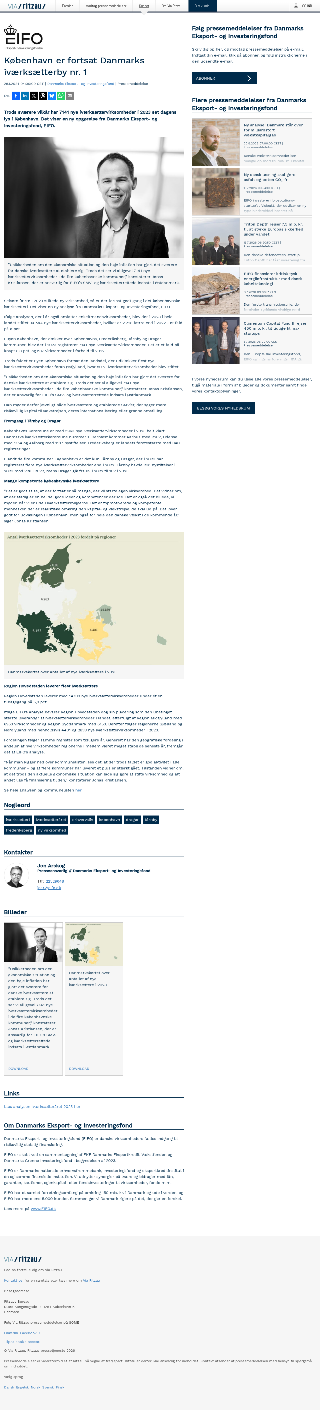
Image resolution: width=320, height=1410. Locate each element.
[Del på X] (34, 96)
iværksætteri (18, 819)
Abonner (205, 78)
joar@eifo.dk (49, 888)
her (78, 790)
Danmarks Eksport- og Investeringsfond (80, 84)
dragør (132, 819)
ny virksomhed (52, 830)
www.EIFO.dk (43, 1208)
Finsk (60, 1387)
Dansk (9, 1387)
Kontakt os (13, 1280)
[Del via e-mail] (70, 96)
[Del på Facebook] (16, 96)
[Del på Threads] (43, 96)
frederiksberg (19, 830)
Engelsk (22, 1387)
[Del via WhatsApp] (61, 96)
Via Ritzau (91, 1280)
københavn (109, 819)
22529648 (55, 881)
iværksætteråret (51, 819)
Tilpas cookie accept (22, 1342)
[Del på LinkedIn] (25, 96)
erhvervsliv (82, 819)
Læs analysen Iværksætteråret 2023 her (42, 1106)
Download (18, 1069)
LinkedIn (11, 1333)
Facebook (28, 1333)
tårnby (151, 819)
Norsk (35, 1387)
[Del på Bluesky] (52, 96)
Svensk (48, 1387)
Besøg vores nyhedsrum (223, 408)
